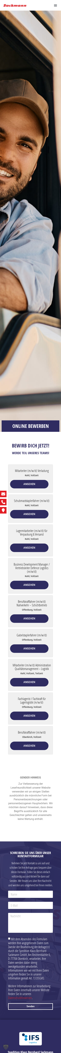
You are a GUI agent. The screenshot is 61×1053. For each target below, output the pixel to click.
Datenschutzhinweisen (20, 997)
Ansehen (29, 484)
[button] (55, 5)
